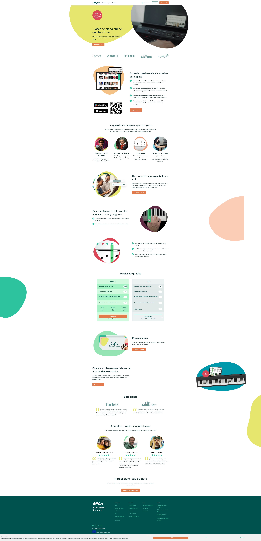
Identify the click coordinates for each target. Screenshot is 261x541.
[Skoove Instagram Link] (96, 525)
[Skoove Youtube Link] (101, 525)
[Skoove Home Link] (97, 503)
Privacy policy (148, 535)
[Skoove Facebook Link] (93, 525)
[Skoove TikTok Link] (99, 525)
